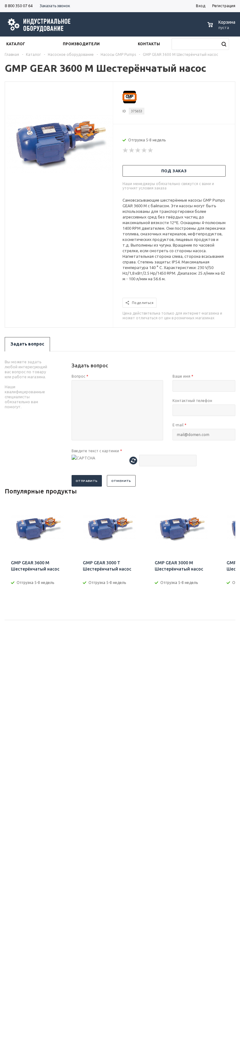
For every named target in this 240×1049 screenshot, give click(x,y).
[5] (151, 150)
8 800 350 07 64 (18, 5)
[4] (144, 150)
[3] (138, 150)
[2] (132, 150)
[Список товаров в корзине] (222, 27)
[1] (125, 150)
